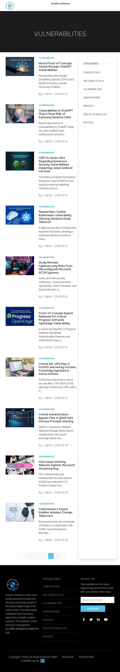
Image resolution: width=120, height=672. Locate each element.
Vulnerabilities (92, 89)
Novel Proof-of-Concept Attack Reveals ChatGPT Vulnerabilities (55, 66)
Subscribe (93, 608)
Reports (88, 105)
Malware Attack (93, 80)
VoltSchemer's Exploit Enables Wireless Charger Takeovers (56, 512)
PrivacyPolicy (86, 657)
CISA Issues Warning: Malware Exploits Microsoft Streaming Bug (57, 465)
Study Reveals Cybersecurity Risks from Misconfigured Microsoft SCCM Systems (55, 267)
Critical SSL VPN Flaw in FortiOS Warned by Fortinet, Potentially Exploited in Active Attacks (57, 369)
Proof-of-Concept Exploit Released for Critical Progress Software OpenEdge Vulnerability (56, 318)
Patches (88, 122)
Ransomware (91, 97)
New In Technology (95, 114)
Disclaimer (68, 657)
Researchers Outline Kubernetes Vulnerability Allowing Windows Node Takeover (55, 217)
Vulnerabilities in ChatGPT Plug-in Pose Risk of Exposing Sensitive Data (56, 114)
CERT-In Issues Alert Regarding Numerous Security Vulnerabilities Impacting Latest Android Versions (55, 164)
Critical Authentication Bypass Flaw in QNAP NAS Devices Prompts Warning (56, 418)
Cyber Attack (91, 72)
